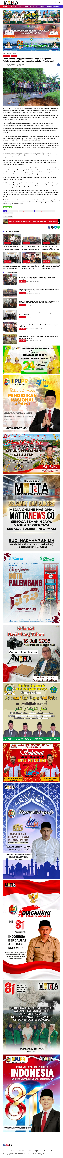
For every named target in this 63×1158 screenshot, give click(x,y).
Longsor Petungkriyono (27, 211)
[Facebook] (49, 227)
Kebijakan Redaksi (39, 1151)
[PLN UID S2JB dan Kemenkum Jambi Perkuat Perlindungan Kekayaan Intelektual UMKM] (12, 257)
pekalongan (40, 211)
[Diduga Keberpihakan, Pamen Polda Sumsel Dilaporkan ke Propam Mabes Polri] (31, 257)
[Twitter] (52, 227)
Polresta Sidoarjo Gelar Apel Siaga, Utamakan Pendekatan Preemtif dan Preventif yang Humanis (31, 248)
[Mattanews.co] (11, 2)
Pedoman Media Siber (9, 1151)
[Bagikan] (58, 64)
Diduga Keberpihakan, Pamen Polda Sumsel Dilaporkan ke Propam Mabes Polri (31, 266)
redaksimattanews (11, 64)
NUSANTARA (14, 56)
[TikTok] (10, 1145)
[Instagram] (7, 1145)
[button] (55, 2)
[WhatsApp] (58, 227)
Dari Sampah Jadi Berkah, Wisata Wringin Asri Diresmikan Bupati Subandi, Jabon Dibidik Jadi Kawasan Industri (11, 248)
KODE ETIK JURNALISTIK (25, 1151)
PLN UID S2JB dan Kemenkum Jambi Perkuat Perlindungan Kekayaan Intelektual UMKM (11, 266)
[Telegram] (55, 227)
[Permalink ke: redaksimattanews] (5, 64)
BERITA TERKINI (6, 56)
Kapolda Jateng (13, 211)
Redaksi (49, 1151)
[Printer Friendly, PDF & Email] (7, 207)
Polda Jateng (8, 213)
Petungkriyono (50, 211)
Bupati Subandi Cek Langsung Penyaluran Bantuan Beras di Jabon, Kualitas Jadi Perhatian (51, 266)
